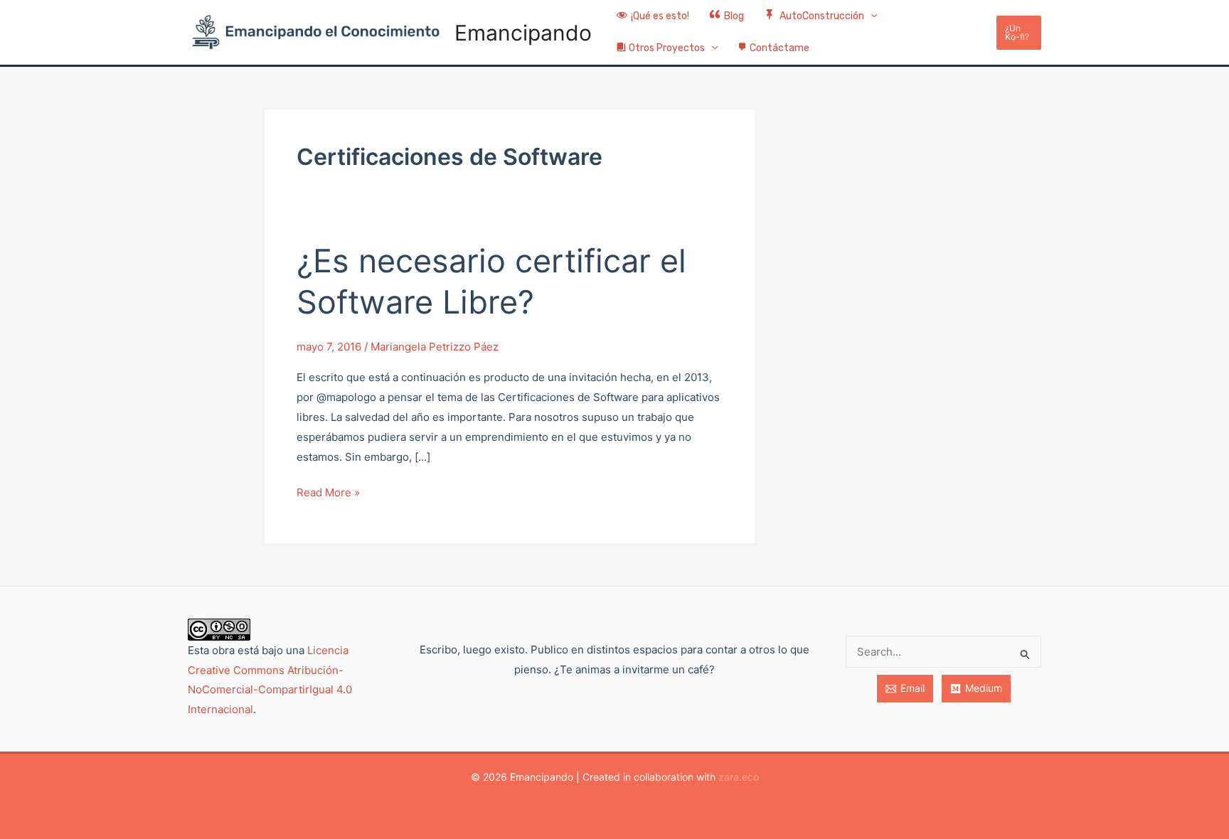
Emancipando (523, 33)
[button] (870, 17)
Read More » (328, 491)
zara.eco (738, 777)
